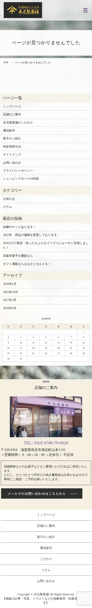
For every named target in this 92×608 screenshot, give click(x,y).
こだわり (46, 559)
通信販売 (9, 130)
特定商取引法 (12, 146)
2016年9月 (9, 308)
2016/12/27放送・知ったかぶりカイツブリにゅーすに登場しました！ (46, 245)
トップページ (12, 106)
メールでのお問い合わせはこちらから (42, 493)
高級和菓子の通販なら (18, 255)
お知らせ (9, 198)
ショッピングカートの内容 (21, 178)
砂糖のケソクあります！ (19, 227)
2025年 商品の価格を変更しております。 (31, 235)
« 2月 (6, 318)
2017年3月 (9, 300)
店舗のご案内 (12, 114)
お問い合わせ (12, 162)
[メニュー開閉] (85, 10)
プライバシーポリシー (18, 170)
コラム (7, 206)
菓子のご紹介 (12, 138)
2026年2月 (9, 284)
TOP (5, 62)
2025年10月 (10, 292)
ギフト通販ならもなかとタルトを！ (27, 264)
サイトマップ (12, 154)
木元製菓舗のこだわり (18, 122)
